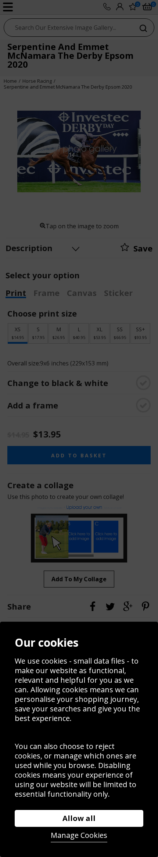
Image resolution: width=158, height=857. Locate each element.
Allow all (79, 818)
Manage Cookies (79, 835)
